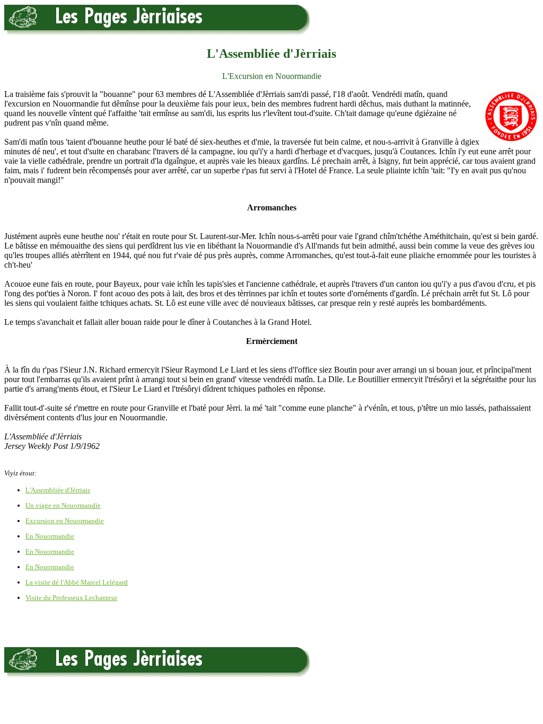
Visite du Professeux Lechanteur (71, 598)
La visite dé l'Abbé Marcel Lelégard (76, 582)
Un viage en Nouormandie (63, 505)
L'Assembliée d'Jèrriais (57, 490)
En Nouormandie (49, 536)
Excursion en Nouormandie (64, 521)
